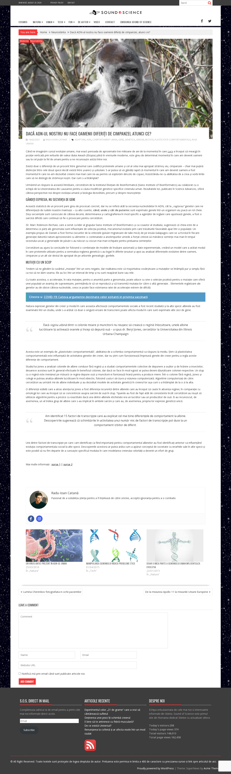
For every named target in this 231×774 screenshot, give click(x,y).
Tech (60, 22)
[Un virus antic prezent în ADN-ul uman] (54, 545)
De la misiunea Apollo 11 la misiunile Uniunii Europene (176, 592)
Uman (49, 22)
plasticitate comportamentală (173, 139)
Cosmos (23, 22)
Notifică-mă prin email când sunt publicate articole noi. (53, 673)
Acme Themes (212, 768)
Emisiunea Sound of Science (135, 22)
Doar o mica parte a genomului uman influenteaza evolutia (173, 565)
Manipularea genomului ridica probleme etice (110, 563)
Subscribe (29, 730)
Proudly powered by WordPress (155, 768)
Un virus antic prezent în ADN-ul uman (46, 563)
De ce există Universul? (97, 725)
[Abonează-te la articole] (90, 750)
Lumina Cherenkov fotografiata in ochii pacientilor (52, 592)
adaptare (80, 139)
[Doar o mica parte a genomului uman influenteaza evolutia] (175, 545)
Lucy (170, 151)
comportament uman (104, 139)
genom (140, 139)
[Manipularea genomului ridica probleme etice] (114, 545)
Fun (71, 22)
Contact (71, 2)
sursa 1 (55, 464)
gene (121, 139)
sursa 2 (67, 464)
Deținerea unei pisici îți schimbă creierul (107, 717)
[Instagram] (39, 518)
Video (97, 22)
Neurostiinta (36, 40)
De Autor (83, 22)
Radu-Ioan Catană (56, 139)
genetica (130, 139)
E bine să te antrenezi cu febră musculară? (109, 721)
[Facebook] (31, 518)
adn (89, 139)
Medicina (24, 40)
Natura (37, 22)
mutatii (149, 139)
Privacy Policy (57, 2)
